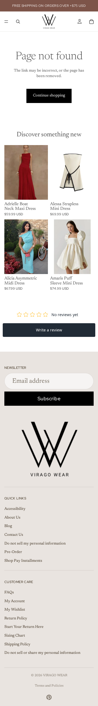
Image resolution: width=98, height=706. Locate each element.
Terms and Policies (49, 685)
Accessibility (15, 509)
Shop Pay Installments (23, 561)
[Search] (18, 22)
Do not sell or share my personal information (42, 653)
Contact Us (13, 535)
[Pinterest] (49, 697)
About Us (12, 518)
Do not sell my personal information (35, 544)
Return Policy (15, 618)
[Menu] (6, 21)
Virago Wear (55, 675)
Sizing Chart (14, 636)
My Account (14, 601)
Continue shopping (49, 96)
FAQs (9, 593)
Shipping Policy (17, 644)
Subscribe (49, 398)
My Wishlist (14, 610)
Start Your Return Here (24, 627)
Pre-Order (13, 552)
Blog (8, 526)
